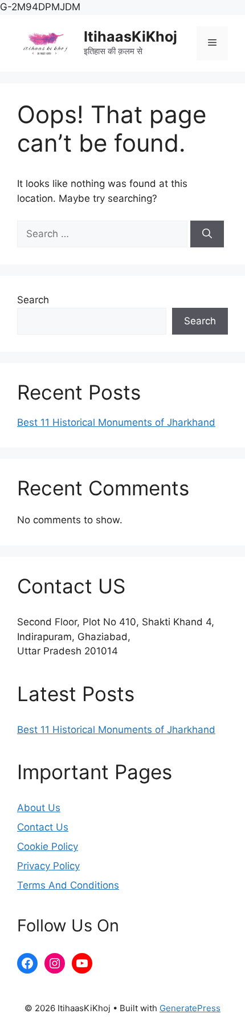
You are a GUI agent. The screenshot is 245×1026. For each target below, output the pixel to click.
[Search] (207, 234)
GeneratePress (190, 1008)
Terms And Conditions (68, 885)
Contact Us (42, 827)
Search (33, 300)
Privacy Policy (48, 866)
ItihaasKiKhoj (130, 36)
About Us (38, 807)
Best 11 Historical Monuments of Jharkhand (116, 422)
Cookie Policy (47, 846)
